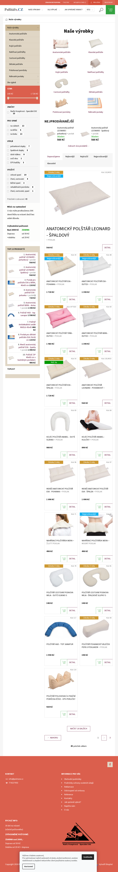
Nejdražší (84, 156)
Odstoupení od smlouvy (74, 790)
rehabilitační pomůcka (21, 187)
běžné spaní (17, 183)
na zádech (17, 126)
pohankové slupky (20, 146)
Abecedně (51, 163)
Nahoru (54, 737)
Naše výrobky (13, 27)
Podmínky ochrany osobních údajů (78, 782)
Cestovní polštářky (17, 58)
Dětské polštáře (16, 64)
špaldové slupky (19, 150)
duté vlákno (17, 154)
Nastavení (28, 866)
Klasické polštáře (16, 39)
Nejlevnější (70, 156)
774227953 (13, 782)
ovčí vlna (16, 158)
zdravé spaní (18, 175)
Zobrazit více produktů (77, 146)
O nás (66, 809)
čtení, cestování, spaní (21, 191)
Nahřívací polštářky (17, 52)
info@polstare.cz (16, 779)
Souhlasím (87, 857)
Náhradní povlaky (16, 76)
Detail (107, 247)
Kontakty (68, 798)
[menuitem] (35, 9)
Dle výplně (11, 82)
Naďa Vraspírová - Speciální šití (23, 112)
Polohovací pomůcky (18, 70)
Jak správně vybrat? (72, 802)
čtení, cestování (19, 179)
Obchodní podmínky (72, 779)
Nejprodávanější (101, 156)
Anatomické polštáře (18, 33)
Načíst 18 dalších (78, 728)
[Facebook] (110, 764)
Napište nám (69, 806)
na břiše (15, 130)
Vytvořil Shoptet (106, 864)
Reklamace (69, 786)
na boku (16, 134)
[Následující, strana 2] (104, 737)
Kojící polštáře (15, 46)
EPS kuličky (17, 162)
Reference (68, 794)
